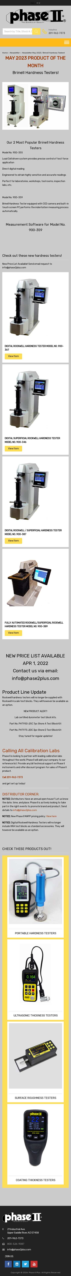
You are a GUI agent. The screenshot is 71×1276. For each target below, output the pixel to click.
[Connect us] (8, 1264)
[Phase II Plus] (36, 23)
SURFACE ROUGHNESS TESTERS (35, 1097)
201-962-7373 (57, 33)
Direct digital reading (13, 168)
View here (51, 816)
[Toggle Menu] (66, 42)
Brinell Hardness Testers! (36, 72)
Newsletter (15, 53)
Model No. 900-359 (12, 197)
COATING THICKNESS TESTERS (35, 1180)
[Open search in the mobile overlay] (21, 31)
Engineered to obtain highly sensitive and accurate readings (34, 175)
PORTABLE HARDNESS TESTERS (35, 933)
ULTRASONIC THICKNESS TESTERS (36, 1015)
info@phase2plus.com (14, 267)
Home (5, 53)
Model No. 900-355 (12, 152)
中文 (38, 3)
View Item (13, 356)
